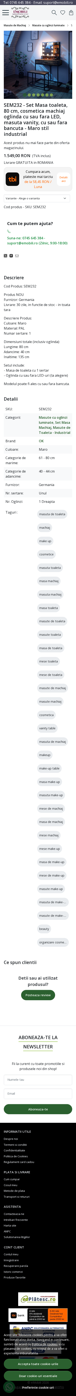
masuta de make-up (53, 902)
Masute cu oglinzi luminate (48, 25)
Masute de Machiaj (15, 25)
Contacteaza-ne (14, 1214)
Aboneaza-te (38, 1109)
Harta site (10, 1225)
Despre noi (11, 1139)
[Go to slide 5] (42, 95)
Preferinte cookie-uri (38, 1387)
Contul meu (11, 1254)
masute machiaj (50, 701)
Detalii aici (64, 179)
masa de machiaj (51, 822)
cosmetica (46, 715)
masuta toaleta (50, 568)
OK (41, 441)
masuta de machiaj (52, 742)
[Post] (7, 255)
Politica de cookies (45, 1344)
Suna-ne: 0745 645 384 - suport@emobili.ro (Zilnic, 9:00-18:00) (37, 240)
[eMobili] (21, 12)
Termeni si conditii (15, 1145)
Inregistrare (11, 1260)
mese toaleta (48, 661)
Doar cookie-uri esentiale (38, 1376)
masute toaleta (50, 635)
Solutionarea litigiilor (17, 1237)
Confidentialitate (14, 1150)
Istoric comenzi (13, 1272)
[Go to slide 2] (29, 95)
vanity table (47, 728)
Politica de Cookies (16, 1156)
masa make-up (49, 782)
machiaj (44, 528)
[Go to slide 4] (38, 95)
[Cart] (71, 12)
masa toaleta (48, 608)
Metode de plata (14, 1191)
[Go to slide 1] (25, 95)
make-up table (49, 768)
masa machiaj (48, 581)
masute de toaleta (52, 621)
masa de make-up (51, 862)
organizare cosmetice (54, 942)
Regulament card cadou (19, 1162)
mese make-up (49, 849)
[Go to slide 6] (47, 95)
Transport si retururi (17, 1197)
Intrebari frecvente (16, 1220)
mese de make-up (51, 875)
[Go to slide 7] (51, 95)
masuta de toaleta (52, 514)
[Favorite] (62, 12)
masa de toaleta (50, 648)
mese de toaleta (50, 675)
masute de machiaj (52, 688)
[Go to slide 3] (33, 95)
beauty (44, 929)
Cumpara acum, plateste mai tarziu (38, 179)
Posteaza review (38, 995)
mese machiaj (48, 835)
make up (45, 541)
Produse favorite (15, 1277)
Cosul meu (10, 1185)
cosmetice (46, 554)
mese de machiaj (51, 809)
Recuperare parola (16, 1266)
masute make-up (51, 889)
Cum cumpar (12, 1179)
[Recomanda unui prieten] (18, 255)
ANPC (7, 1231)
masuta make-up (51, 795)
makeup (44, 755)
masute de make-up (53, 916)
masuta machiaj (50, 594)
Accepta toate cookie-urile (38, 1364)
